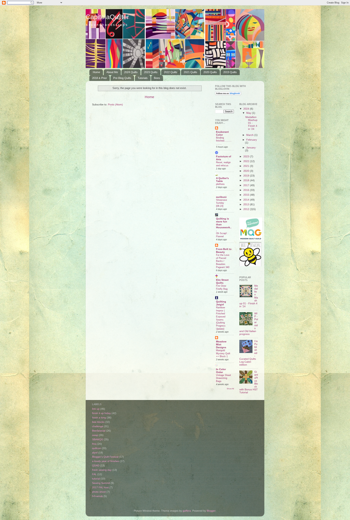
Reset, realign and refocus (223, 164)
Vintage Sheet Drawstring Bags (223, 378)
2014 (246, 199)
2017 (246, 185)
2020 (246, 171)
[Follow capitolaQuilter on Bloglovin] (228, 94)
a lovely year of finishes (105, 461)
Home (96, 72)
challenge (97, 426)
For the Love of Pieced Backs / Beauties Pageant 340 (222, 261)
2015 (246, 194)
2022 (246, 161)
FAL (94, 474)
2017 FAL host (100, 487)
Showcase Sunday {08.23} (221, 203)
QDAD (95, 465)
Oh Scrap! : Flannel (222, 235)
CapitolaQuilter (107, 17)
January (251, 147)
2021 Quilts (190, 72)
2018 (246, 180)
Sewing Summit (101, 483)
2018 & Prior (99, 77)
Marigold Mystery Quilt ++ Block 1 (223, 353)
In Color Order (221, 371)
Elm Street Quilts (222, 281)
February (251, 139)
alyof (95, 452)
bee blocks (98, 422)
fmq (94, 444)
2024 (246, 108)
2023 (246, 156)
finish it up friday (101, 413)
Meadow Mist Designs (221, 344)
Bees (157, 77)
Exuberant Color (222, 133)
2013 (246, 204)
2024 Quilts (131, 72)
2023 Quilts (151, 72)
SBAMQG (97, 439)
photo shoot (99, 491)
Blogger (211, 510)
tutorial (96, 478)
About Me (112, 72)
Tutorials (143, 77)
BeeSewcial (98, 430)
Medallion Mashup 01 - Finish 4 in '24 (251, 123)
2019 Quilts (230, 72)
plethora (220, 184)
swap (95, 435)
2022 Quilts (170, 72)
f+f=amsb (97, 496)
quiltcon (96, 448)
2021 (246, 166)
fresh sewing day (102, 470)
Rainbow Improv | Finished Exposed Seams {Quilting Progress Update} (220, 318)
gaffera (187, 510)
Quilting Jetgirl (221, 303)
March (250, 135)
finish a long (99, 417)
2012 (246, 209)
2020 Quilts (210, 72)
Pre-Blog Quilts (122, 77)
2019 (246, 175)
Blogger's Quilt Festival (105, 456)
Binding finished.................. (224, 140)
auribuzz (221, 197)
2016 (246, 190)
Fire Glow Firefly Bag (222, 287)
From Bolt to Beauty (224, 250)
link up (96, 409)
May (249, 113)
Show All (230, 389)
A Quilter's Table (222, 180)
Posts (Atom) (115, 104)
